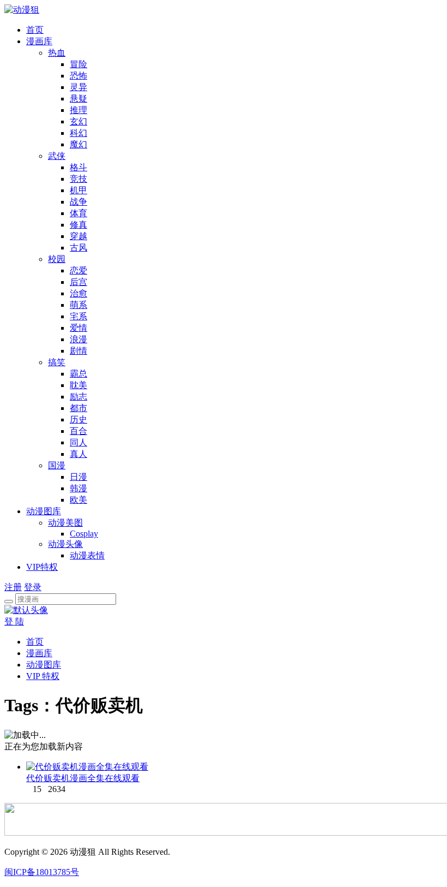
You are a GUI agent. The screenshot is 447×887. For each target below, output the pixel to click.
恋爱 (78, 270)
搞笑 (56, 362)
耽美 (78, 385)
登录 (32, 587)
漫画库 (39, 41)
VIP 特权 (42, 676)
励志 (78, 396)
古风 (78, 247)
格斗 (78, 167)
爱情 (78, 327)
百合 (78, 431)
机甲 (78, 190)
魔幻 (78, 144)
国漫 (56, 465)
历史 (78, 419)
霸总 (78, 373)
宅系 (78, 316)
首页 (35, 29)
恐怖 (78, 75)
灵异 (78, 87)
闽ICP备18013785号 (41, 872)
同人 (78, 442)
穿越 (78, 236)
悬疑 (78, 98)
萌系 (78, 304)
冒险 (78, 64)
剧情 (78, 350)
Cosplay (84, 533)
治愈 (78, 293)
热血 (56, 52)
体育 (78, 213)
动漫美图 (65, 522)
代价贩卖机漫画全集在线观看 (83, 778)
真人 (78, 454)
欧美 (78, 499)
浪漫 (78, 339)
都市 (78, 408)
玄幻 (78, 121)
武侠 (56, 155)
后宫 (78, 282)
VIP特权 (42, 567)
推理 (78, 110)
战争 (78, 201)
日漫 (78, 476)
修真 (78, 224)
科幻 (78, 133)
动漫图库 (43, 511)
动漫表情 (87, 555)
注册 (13, 587)
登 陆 (14, 621)
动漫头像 (65, 544)
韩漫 (78, 488)
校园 (56, 259)
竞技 (78, 178)
